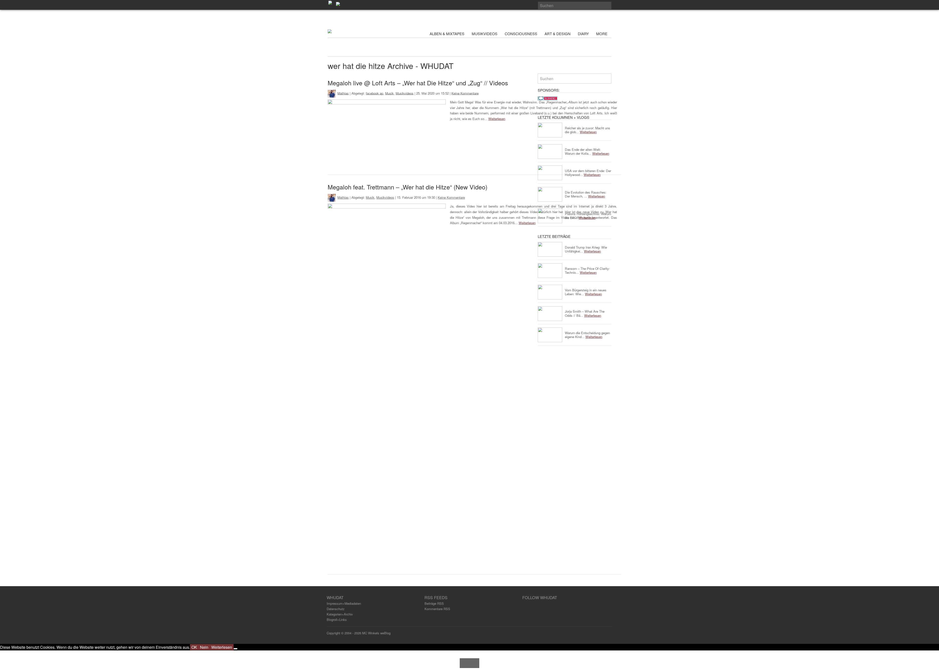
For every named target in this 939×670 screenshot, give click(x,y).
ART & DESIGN (557, 33)
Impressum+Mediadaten (344, 603)
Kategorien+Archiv (340, 614)
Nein (204, 647)
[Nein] (235, 648)
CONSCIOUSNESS (521, 33)
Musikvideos (405, 93)
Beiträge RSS (434, 603)
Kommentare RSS (437, 608)
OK (194, 647)
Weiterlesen (496, 118)
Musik (389, 93)
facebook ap (374, 93)
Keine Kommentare (465, 93)
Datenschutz (336, 608)
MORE (602, 33)
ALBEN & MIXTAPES (447, 33)
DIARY (583, 33)
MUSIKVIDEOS (484, 33)
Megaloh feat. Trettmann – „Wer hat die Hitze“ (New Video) (407, 186)
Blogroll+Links (337, 619)
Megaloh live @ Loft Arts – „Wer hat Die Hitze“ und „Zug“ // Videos (418, 82)
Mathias (343, 93)
